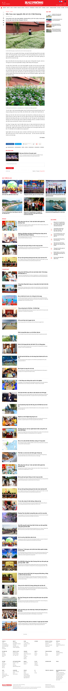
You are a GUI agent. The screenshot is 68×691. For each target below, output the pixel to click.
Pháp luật (27, 7)
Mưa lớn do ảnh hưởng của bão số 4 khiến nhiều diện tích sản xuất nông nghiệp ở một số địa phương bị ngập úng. (33, 408)
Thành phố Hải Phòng (59, 652)
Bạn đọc (25, 661)
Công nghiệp (15, 642)
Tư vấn (57, 646)
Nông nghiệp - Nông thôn (17, 643)
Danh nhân (14, 665)
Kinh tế (8, 7)
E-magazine (15, 670)
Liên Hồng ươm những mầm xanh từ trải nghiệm (30, 380)
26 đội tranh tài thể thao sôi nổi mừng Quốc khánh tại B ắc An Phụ (32, 357)
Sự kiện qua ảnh (48, 661)
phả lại (23, 147)
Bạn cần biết (58, 679)
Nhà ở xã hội (4, 655)
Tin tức (3, 642)
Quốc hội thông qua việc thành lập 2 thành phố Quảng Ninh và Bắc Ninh (32, 610)
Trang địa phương (53, 7)
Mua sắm (3, 665)
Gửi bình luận (10, 168)
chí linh (26, 147)
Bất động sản (32, 7)
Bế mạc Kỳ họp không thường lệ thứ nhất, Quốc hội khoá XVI (32, 257)
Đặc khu (46, 655)
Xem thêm (25, 634)
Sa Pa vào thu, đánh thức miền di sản (10, 194)
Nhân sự (3, 647)
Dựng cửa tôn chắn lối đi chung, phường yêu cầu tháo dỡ (31, 585)
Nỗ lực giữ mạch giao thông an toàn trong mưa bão (30, 245)
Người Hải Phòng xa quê (16, 666)
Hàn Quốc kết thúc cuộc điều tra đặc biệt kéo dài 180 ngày (32, 392)
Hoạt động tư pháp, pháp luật (60, 673)
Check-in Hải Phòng (27, 675)
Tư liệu (36, 655)
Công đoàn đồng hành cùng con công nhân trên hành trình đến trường (33, 284)
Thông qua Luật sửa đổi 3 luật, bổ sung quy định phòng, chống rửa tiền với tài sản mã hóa (33, 574)
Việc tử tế (25, 646)
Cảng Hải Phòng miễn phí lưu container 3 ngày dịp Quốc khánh (33, 621)
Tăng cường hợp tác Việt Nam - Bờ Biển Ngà (28, 308)
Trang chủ (7, 11)
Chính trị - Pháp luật (16, 671)
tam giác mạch (31, 147)
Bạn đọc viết (25, 662)
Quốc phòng (4, 648)
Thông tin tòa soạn (48, 684)
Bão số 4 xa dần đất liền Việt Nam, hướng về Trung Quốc (31, 440)
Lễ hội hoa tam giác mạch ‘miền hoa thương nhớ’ (57, 20)
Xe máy (36, 672)
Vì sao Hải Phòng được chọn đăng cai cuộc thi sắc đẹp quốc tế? (12, 213)
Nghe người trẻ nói (26, 677)
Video (3, 670)
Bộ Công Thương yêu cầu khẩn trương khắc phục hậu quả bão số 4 (33, 598)
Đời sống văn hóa (15, 652)
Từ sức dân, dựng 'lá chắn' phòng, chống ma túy (29, 501)
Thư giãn (25, 657)
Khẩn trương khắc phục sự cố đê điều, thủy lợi (29, 332)
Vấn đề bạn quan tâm (59, 677)
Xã (45, 652)
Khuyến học (47, 643)
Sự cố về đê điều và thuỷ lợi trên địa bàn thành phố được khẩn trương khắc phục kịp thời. (32, 334)
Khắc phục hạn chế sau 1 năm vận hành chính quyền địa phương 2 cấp (31, 222)
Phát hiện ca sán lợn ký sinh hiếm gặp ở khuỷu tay (30, 453)
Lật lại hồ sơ (4, 676)
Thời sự (25, 672)
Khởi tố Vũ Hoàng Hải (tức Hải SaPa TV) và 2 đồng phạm (31, 344)
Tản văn (25, 655)
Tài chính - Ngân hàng (16, 647)
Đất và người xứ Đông (17, 661)
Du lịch (11, 11)
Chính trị (4, 7)
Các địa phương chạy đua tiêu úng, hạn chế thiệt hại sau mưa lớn (32, 405)
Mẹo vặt (3, 667)
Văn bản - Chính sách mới (60, 672)
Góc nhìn (15, 7)
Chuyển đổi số (47, 646)
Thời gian (37, 171)
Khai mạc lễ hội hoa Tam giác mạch (27, 153)
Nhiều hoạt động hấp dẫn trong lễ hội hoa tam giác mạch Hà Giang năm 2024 (56, 30)
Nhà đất (3, 652)
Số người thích (42, 171)
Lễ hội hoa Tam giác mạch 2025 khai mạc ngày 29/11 (56, 15)
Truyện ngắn (25, 652)
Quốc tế (47, 7)
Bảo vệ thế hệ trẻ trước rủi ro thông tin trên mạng (30, 296)
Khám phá (36, 662)
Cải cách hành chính (5, 646)
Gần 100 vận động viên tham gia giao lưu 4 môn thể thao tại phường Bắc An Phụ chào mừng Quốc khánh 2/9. (32, 360)
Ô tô (35, 671)
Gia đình (3, 662)
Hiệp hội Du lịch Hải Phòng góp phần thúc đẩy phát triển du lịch (55, 195)
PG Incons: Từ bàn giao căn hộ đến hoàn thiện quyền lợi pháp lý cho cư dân (32, 550)
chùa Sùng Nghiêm (18, 147)
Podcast (25, 670)
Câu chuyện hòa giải (59, 676)
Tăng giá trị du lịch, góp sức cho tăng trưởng (33, 194)
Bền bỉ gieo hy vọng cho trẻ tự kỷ (26, 368)
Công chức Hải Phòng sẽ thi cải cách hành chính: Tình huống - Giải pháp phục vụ (33, 272)
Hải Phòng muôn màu (5, 675)
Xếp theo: (34, 171)
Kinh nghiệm (36, 665)
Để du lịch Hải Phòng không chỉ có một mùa (55, 212)
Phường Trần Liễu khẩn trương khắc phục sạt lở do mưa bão (32, 513)
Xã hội (11, 7)
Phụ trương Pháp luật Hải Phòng (60, 671)
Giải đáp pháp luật (59, 678)
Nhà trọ (3, 656)
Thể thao (58, 7)
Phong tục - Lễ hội (15, 662)
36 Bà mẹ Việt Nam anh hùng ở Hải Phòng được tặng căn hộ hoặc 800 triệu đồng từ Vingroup (32, 234)
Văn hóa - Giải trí (38, 7)
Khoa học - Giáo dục (20, 7)
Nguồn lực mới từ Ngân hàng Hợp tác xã (27, 416)
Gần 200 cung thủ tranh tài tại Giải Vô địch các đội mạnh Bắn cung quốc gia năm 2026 (32, 526)
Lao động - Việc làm (27, 643)
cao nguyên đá (37, 147)
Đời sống (62, 7)
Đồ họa (57, 661)
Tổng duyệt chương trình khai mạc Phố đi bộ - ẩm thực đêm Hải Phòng (58, 229)
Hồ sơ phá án (58, 643)
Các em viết (25, 656)
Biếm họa (25, 658)
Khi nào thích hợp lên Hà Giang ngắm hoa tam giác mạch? (56, 25)
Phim (3, 677)
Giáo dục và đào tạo (48, 642)
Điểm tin (25, 671)
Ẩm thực (3, 666)
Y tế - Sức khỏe (26, 642)
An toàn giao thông (27, 676)
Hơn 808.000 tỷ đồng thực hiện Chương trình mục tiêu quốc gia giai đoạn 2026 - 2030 (33, 562)
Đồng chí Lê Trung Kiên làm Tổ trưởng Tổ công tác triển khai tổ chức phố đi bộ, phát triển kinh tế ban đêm (33, 213)
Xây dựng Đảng (4, 643)
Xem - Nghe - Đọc (15, 655)
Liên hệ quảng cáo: (48, 687)
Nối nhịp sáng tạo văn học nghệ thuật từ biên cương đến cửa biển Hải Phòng (32, 429)
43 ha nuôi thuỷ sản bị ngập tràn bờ (26, 320)
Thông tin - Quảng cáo (49, 670)
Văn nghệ (43, 7)
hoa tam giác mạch (11, 147)
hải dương (42, 147)
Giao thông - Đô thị (16, 646)
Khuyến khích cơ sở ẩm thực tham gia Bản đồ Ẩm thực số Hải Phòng (59, 253)
